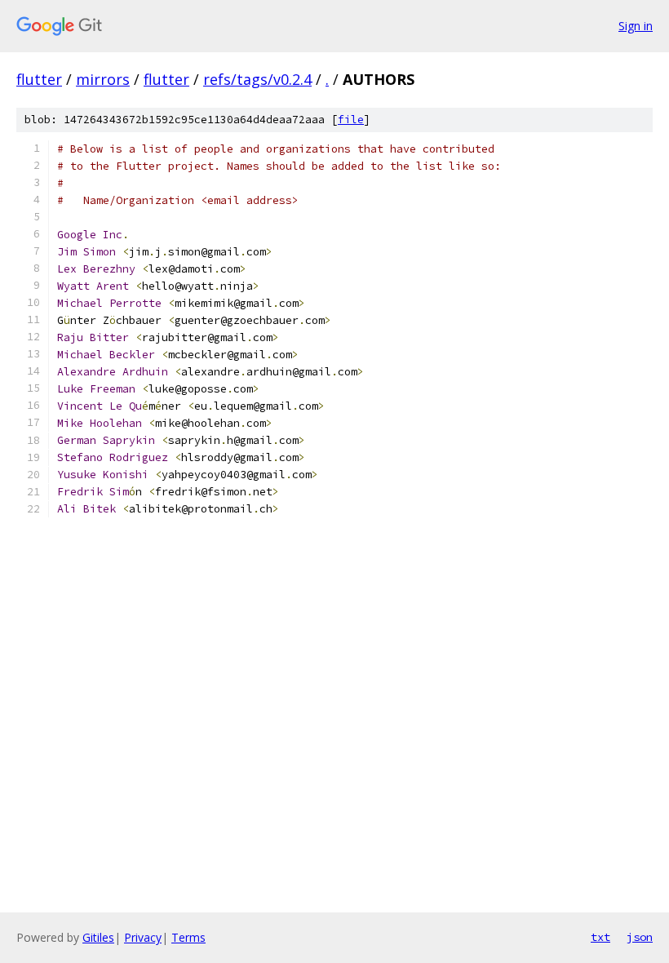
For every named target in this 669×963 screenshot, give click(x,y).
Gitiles (98, 937)
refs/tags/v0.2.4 (257, 79)
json (640, 937)
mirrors (103, 79)
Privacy (143, 937)
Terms (188, 937)
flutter (39, 79)
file (351, 119)
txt (600, 937)
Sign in (635, 25)
